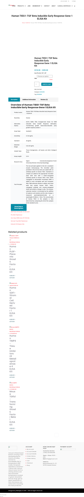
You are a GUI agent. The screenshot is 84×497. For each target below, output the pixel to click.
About (54, 6)
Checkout (30, 463)
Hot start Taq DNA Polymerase (19, 221)
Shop (28, 465)
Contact (47, 6)
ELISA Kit (28, 22)
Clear (51, 79)
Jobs (28, 6)
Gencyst (18, 490)
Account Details (31, 451)
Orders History (31, 456)
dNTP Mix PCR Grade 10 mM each (20, 212)
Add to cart (47, 84)
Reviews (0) (44, 99)
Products (21, 6)
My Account (30, 449)
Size (35, 78)
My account (64, 1)
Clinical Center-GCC (64, 6)
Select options (56, 435)
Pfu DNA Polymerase (16, 215)
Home (14, 6)
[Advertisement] (42, 36)
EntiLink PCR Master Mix (17, 224)
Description (14, 99)
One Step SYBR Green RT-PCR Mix (20, 218)
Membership (36, 6)
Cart (28, 461)
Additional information (29, 99)
